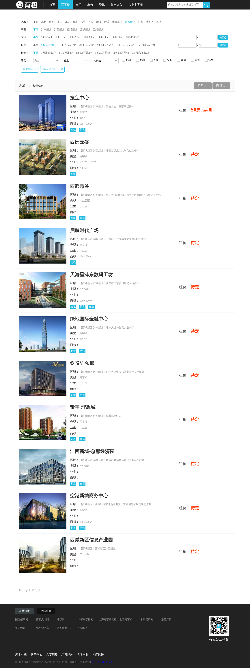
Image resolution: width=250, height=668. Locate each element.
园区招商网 (21, 619)
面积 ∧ (220, 85)
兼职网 (61, 619)
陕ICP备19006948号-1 (102, 662)
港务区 (150, 21)
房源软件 (83, 628)
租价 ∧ (202, 85)
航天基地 (117, 21)
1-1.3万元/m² (66, 52)
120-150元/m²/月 (126, 45)
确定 (223, 37)
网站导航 (46, 611)
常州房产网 (146, 619)
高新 (43, 21)
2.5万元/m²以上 (140, 52)
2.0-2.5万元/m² (121, 52)
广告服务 (67, 654)
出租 (78, 4)
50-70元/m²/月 (68, 45)
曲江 (59, 21)
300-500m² (103, 37)
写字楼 (65, 4)
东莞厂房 (166, 619)
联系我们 (36, 654)
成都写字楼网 (85, 619)
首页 (52, 4)
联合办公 (116, 4)
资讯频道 (20, 628)
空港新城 (72, 29)
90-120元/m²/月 (105, 45)
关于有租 (21, 654)
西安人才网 (42, 619)
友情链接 (24, 611)
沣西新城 (59, 29)
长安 (140, 21)
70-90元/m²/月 (86, 45)
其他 (158, 21)
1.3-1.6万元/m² (84, 52)
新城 (98, 21)
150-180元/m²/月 (146, 45)
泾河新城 (98, 29)
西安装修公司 (64, 628)
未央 (83, 21)
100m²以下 (47, 37)
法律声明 (82, 654)
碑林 (67, 21)
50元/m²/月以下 (49, 45)
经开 (51, 21)
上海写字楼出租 (108, 619)
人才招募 (52, 654)
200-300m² (89, 37)
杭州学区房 (42, 628)
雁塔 (75, 21)
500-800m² (117, 37)
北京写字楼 (126, 619)
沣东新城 (46, 29)
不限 (35, 21)
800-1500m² (132, 37)
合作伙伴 (98, 654)
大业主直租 (135, 4)
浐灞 (106, 21)
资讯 (102, 4)
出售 (90, 4)
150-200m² (75, 37)
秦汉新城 (85, 29)
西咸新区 (130, 21)
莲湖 (91, 21)
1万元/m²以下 (48, 52)
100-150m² (61, 37)
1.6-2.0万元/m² (103, 52)
